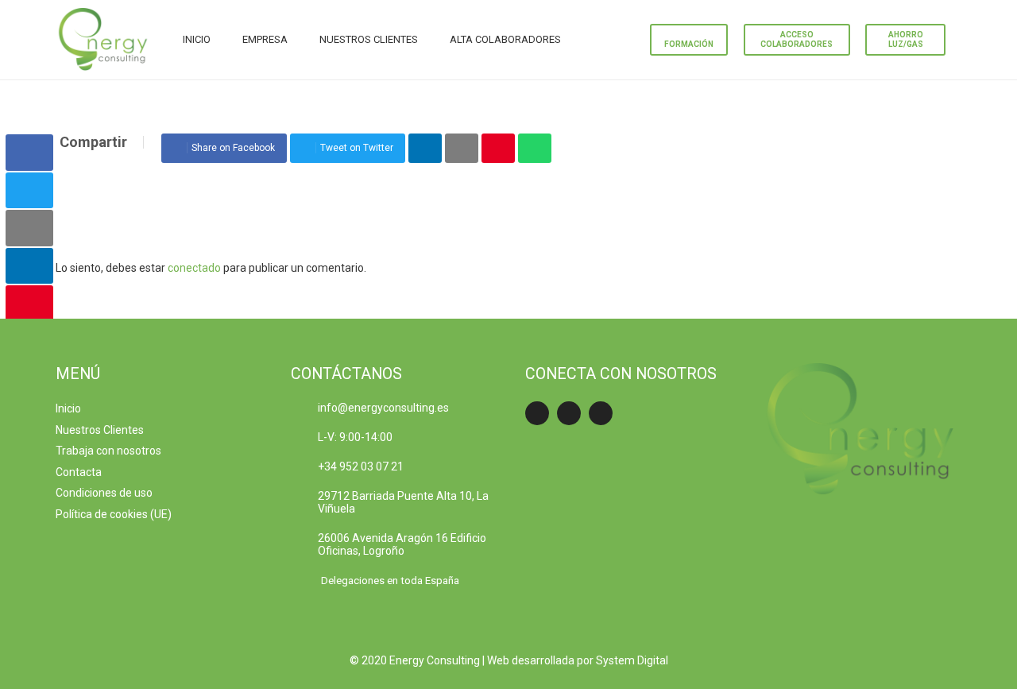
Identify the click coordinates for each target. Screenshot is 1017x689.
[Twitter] (569, 413)
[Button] (577, 39)
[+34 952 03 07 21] (305, 466)
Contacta (79, 472)
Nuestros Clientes (100, 430)
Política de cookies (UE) (114, 514)
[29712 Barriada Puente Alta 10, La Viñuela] (305, 502)
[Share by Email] (461, 148)
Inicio (68, 408)
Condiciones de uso (104, 492)
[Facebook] (537, 413)
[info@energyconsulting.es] (305, 407)
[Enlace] (103, 40)
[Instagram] (601, 413)
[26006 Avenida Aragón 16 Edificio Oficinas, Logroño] (305, 544)
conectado (194, 267)
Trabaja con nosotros (108, 450)
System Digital (632, 660)
